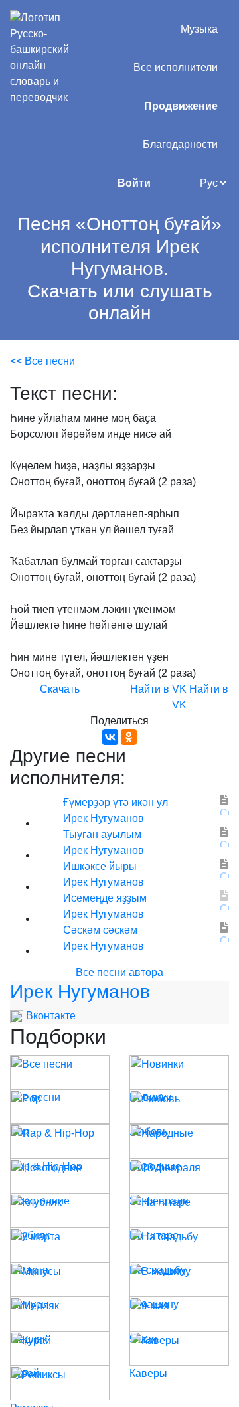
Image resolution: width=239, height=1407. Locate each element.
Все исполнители (175, 67)
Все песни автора (119, 972)
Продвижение (181, 106)
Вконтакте (49, 1015)
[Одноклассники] (129, 737)
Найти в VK (158, 689)
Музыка (199, 29)
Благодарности (180, 144)
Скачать (60, 689)
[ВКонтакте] (110, 737)
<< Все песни (42, 361)
